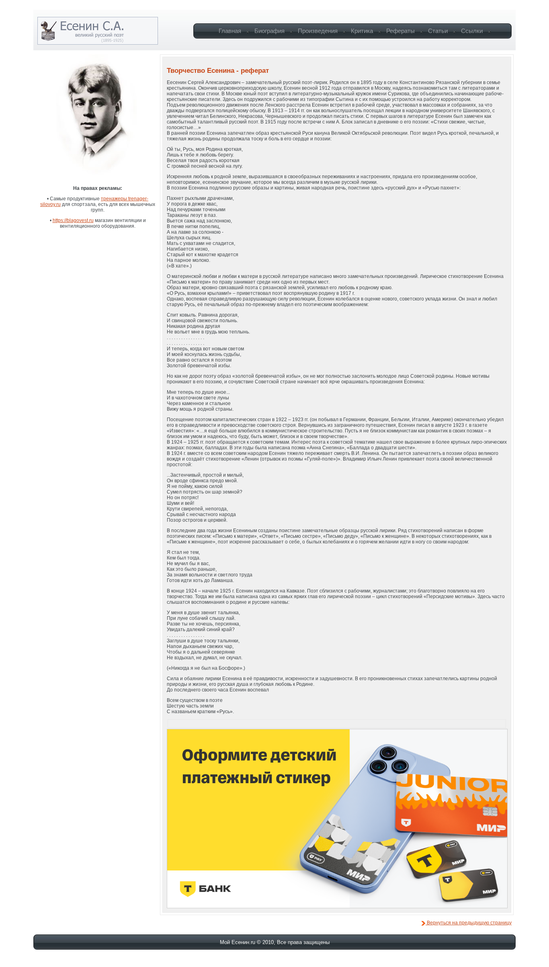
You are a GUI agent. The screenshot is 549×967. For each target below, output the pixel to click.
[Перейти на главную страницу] (97, 43)
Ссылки (472, 30)
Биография (269, 30)
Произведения (318, 30)
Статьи (438, 30)
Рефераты (400, 30)
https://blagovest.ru (73, 220)
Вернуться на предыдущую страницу (469, 923)
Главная (230, 30)
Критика (362, 30)
